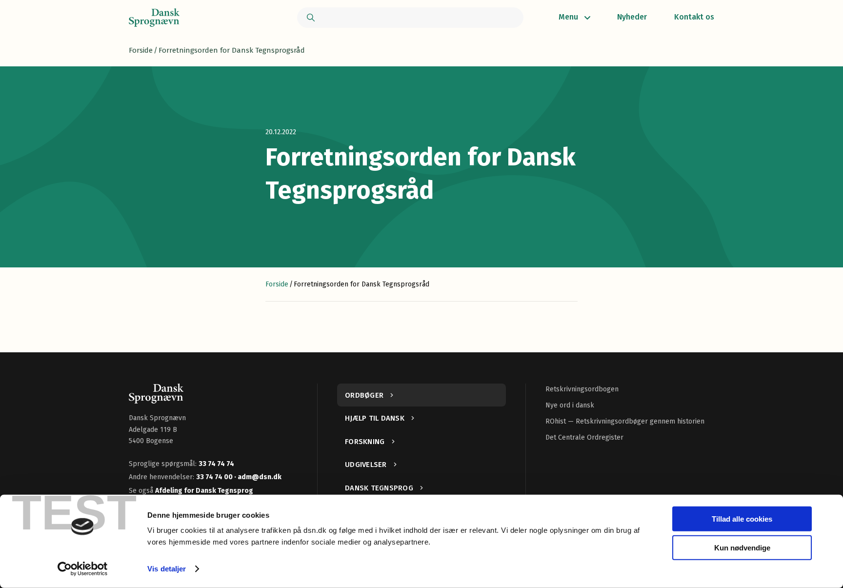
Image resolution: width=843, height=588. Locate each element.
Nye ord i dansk (569, 405)
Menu (568, 16)
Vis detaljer (166, 569)
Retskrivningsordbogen (582, 389)
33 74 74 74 (216, 464)
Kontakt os (694, 16)
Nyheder (632, 16)
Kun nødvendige (742, 547)
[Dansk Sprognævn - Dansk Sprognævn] (154, 17)
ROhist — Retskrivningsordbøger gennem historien (624, 421)
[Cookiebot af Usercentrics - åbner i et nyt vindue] (82, 569)
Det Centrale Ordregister (584, 437)
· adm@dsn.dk (257, 477)
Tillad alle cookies (742, 519)
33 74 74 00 (215, 477)
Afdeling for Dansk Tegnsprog (204, 491)
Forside (141, 50)
